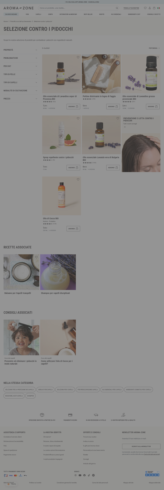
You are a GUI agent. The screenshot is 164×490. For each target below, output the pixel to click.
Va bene (95, 270)
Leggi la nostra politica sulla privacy (68, 263)
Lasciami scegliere (68, 270)
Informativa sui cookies (87, 263)
